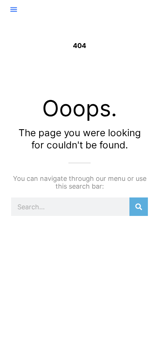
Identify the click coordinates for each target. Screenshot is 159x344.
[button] (13, 9)
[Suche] (138, 206)
